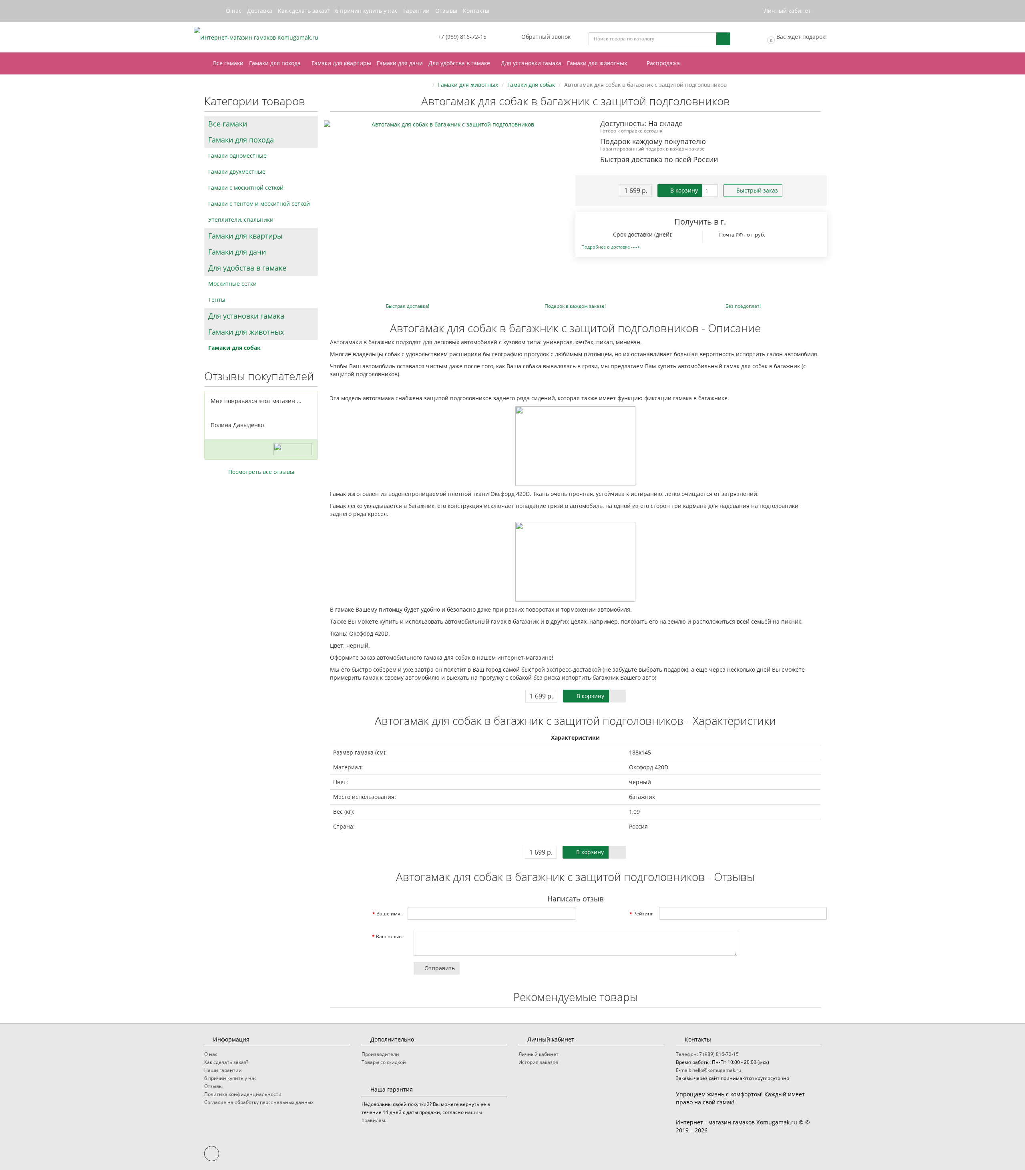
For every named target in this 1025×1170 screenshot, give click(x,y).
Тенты (216, 299)
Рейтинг (643, 913)
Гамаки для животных (598, 63)
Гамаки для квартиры (341, 63)
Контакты (476, 10)
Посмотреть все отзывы (261, 472)
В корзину (683, 190)
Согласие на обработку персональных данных (259, 1102)
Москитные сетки (232, 283)
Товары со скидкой (384, 1062)
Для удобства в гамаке (460, 63)
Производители (380, 1054)
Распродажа (662, 63)
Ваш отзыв (389, 936)
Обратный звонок (545, 36)
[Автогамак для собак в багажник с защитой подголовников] (449, 124)
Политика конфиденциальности (242, 1094)
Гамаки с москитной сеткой (245, 187)
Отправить (439, 968)
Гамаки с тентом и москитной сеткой (259, 203)
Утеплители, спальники (240, 219)
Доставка (259, 10)
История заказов (538, 1062)
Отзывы (446, 10)
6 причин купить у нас (366, 10)
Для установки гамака (531, 63)
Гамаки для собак (234, 347)
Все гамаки (228, 63)
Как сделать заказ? (304, 10)
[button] (796, 37)
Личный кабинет (539, 1054)
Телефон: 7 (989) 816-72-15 (707, 1054)
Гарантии (416, 10)
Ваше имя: (389, 913)
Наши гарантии (223, 1070)
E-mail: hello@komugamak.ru (708, 1070)
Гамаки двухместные (236, 171)
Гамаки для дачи (400, 63)
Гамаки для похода (275, 63)
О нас (233, 10)
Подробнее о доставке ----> (610, 247)
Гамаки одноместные (237, 155)
